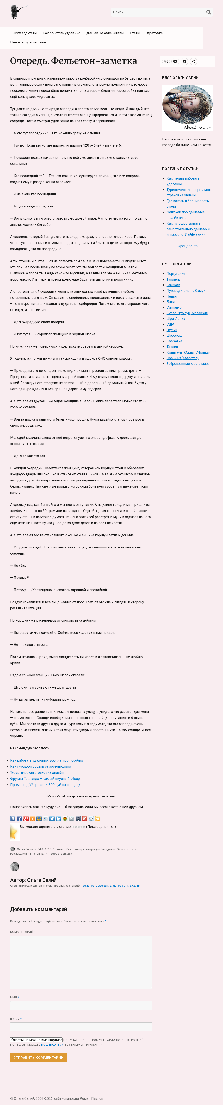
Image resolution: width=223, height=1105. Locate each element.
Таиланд (173, 279)
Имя (14, 997)
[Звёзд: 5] (84, 827)
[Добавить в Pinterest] (84, 818)
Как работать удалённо (61, 33)
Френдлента (187, 246)
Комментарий (23, 931)
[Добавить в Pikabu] (65, 818)
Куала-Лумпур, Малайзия (187, 313)
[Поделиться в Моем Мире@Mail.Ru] (39, 818)
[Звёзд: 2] (76, 827)
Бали (171, 302)
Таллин (172, 347)
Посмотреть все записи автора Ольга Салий (110, 885)
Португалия (176, 274)
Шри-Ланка (176, 319)
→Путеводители (23, 33)
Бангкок (173, 285)
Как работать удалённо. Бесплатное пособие (46, 760)
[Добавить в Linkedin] (58, 818)
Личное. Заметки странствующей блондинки (85, 849)
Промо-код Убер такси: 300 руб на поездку (45, 785)
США (170, 324)
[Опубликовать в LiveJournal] (45, 818)
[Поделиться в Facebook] (19, 818)
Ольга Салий (25, 849)
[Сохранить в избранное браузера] (97, 818)
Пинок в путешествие (28, 42)
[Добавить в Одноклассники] (32, 818)
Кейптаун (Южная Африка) (188, 352)
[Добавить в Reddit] (91, 818)
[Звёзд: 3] (79, 827)
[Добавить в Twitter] (52, 818)
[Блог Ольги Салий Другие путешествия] (20, 11)
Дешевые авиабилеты (105, 33)
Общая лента (124, 849)
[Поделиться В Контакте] (12, 818)
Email (16, 1018)
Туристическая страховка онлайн (37, 773)
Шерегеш (174, 335)
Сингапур (174, 307)
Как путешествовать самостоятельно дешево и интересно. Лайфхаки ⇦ (188, 229)
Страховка (154, 33)
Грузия (172, 330)
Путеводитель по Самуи (186, 291)
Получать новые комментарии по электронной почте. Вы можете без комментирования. (77, 1042)
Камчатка (174, 341)
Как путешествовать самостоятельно (40, 766)
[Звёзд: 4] (81, 827)
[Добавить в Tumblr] (78, 818)
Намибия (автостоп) (183, 358)
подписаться (52, 1044)
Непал (172, 296)
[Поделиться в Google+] (26, 818)
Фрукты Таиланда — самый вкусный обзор (45, 779)
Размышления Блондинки (27, 853)
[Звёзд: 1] (73, 827)
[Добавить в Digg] (71, 818)
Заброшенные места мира (188, 364)
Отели (135, 33)
